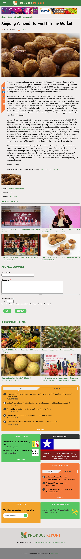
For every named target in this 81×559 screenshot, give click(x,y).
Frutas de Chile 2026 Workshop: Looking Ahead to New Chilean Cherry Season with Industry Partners (60, 455)
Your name (5, 272)
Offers (50, 471)
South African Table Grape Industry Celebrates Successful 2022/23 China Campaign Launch (59, 379)
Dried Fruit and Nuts (16, 17)
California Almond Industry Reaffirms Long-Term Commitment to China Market (60, 230)
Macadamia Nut (52, 492)
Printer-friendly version (3, 100)
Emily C (23, 30)
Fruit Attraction (9, 453)
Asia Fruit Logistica (10, 447)
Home (3, 17)
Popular (57, 388)
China (12, 192)
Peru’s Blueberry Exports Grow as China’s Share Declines (29, 409)
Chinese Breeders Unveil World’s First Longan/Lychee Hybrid (16, 379)
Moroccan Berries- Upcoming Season (60, 479)
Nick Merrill (55, 553)
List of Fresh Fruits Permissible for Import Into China (55, 511)
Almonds (29, 17)
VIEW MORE (40, 429)
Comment (6, 280)
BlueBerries (50, 485)
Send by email (3, 104)
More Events (21, 459)
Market (11, 188)
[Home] (28, 3)
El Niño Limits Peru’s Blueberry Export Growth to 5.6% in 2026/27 (33, 422)
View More (60, 497)
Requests (68, 471)
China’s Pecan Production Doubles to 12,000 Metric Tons (29, 415)
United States (23, 129)
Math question (7, 298)
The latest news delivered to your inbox (18, 510)
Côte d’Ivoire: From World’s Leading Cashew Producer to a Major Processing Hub (38, 403)
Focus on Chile (60, 436)
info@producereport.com (42, 542)
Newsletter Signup (59, 542)
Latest (20, 388)
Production (19, 188)
